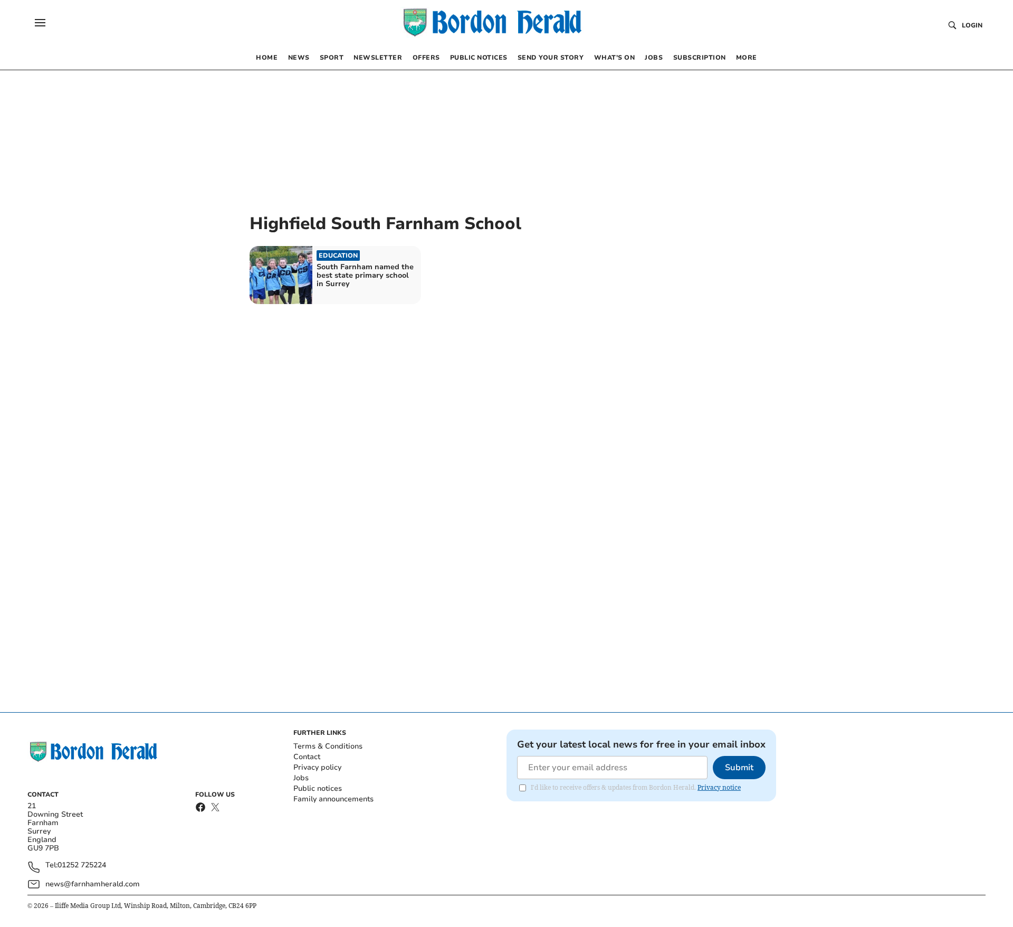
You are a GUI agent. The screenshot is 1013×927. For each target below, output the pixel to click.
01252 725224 (82, 865)
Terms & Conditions (327, 746)
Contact (306, 757)
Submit (739, 767)
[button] (40, 22)
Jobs (301, 778)
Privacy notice (719, 787)
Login (972, 25)
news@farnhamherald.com (92, 884)
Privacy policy (317, 767)
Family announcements (333, 799)
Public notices (317, 788)
